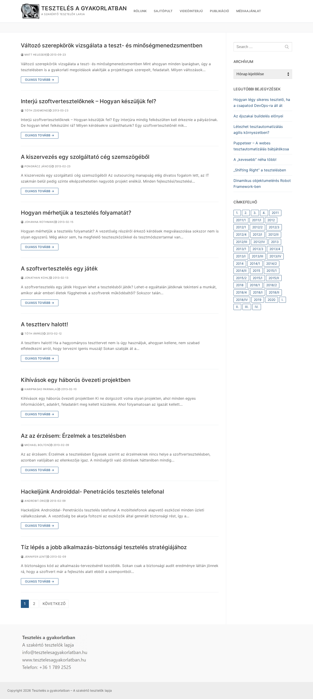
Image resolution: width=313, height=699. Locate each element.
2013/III (257, 256)
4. (264, 213)
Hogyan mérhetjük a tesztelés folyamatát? (76, 212)
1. (237, 213)
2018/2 (271, 285)
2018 (240, 285)
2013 (275, 242)
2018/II (274, 292)
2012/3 (274, 227)
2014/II (241, 271)
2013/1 (241, 249)
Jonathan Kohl (36, 277)
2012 (271, 220)
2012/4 (241, 234)
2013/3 (258, 249)
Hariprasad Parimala (40, 389)
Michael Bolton (36, 445)
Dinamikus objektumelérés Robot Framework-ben (262, 183)
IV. (256, 307)
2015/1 (271, 271)
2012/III (241, 242)
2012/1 (241, 227)
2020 (271, 300)
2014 (240, 263)
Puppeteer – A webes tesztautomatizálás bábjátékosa (261, 146)
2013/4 (274, 249)
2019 (257, 300)
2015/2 (241, 278)
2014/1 (255, 263)
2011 (275, 213)
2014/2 (271, 263)
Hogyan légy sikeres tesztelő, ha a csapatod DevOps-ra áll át (261, 102)
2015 (256, 271)
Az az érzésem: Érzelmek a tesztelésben (73, 435)
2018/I (258, 292)
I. (282, 300)
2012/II (273, 234)
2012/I (257, 234)
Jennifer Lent (35, 556)
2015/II (274, 278)
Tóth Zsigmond (36, 110)
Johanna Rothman (39, 222)
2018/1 (255, 285)
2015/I (257, 278)
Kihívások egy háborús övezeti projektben (75, 380)
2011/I (256, 220)
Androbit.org (35, 500)
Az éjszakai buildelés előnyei (258, 116)
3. (254, 213)
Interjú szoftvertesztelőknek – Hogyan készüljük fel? (88, 101)
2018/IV (242, 300)
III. (247, 307)
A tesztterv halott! (44, 324)
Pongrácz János (37, 166)
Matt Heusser (35, 54)
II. (237, 307)
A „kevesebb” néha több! (254, 159)
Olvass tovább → (39, 79)
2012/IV (259, 242)
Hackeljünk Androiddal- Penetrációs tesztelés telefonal (92, 491)
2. (245, 213)
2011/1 (241, 220)
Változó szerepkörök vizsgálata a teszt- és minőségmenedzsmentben (111, 45)
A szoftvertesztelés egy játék (59, 268)
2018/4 (241, 292)
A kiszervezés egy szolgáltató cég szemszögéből (85, 157)
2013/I (241, 256)
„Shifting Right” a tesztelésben (259, 170)
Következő (54, 603)
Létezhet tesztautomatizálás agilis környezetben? (258, 129)
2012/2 (257, 227)
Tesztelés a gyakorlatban (84, 8)
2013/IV (275, 256)
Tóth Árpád (33, 333)
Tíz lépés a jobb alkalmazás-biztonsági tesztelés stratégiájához (104, 547)
